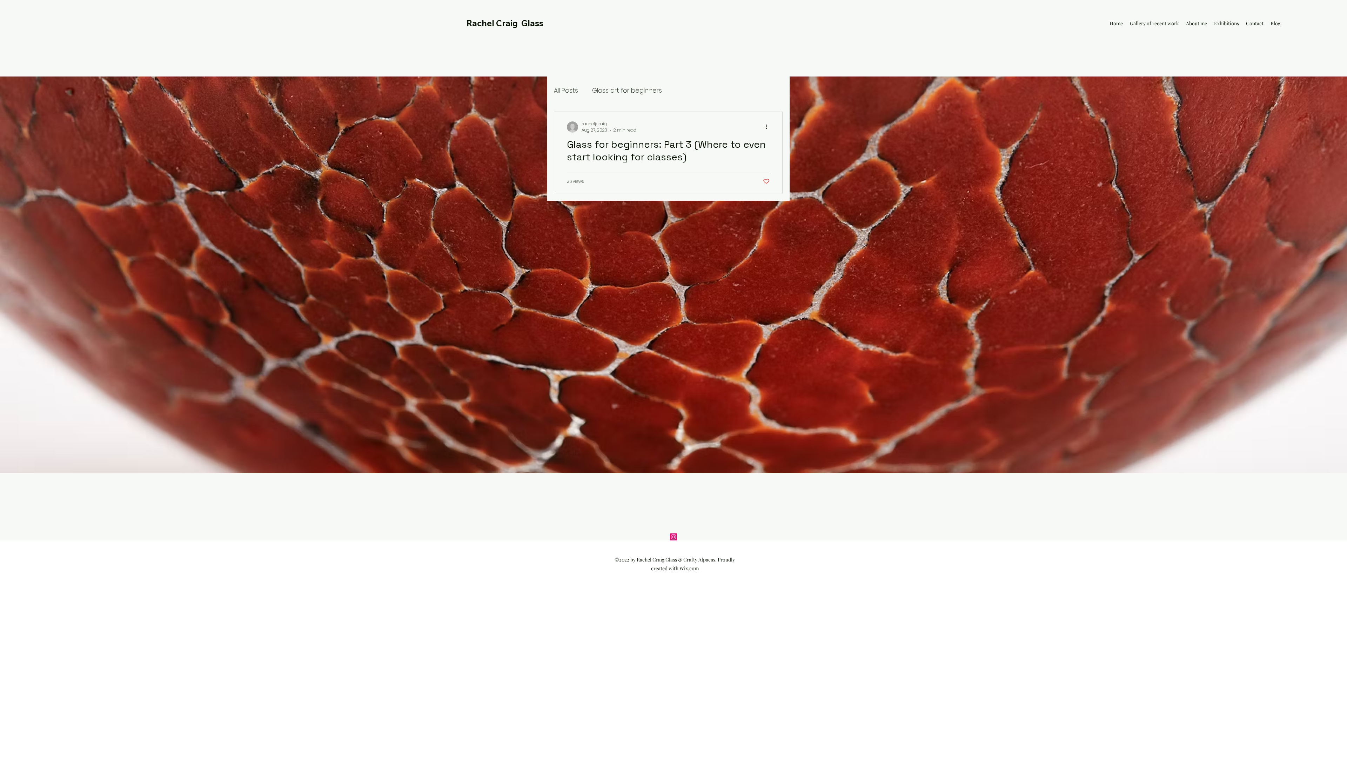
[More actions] (768, 127)
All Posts (566, 90)
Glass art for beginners (627, 90)
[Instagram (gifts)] (673, 536)
